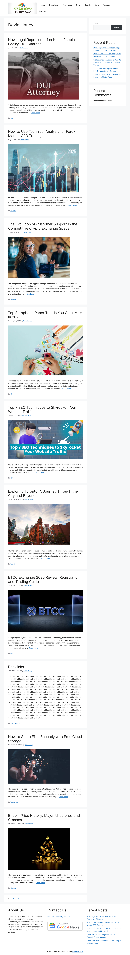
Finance (13, 211)
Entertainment (54, 5)
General (42, 5)
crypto (12, 653)
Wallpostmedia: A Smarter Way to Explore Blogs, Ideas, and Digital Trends (107, 62)
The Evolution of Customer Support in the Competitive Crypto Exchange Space (42, 226)
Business (42, 11)
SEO (11, 478)
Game (97, 5)
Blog (12, 394)
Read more (35, 113)
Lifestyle (87, 5)
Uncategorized (15, 723)
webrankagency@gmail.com (58, 916)
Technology (67, 5)
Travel (78, 5)
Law (11, 118)
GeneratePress (77, 952)
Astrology (106, 5)
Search (96, 23)
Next (19, 899)
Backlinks (16, 667)
